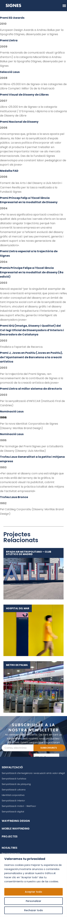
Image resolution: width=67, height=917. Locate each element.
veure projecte (32, 573)
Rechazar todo (33, 910)
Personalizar (33, 901)
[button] (64, 5)
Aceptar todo (33, 891)
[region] (33, 885)
